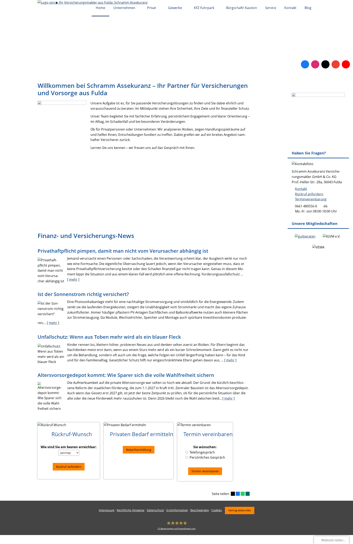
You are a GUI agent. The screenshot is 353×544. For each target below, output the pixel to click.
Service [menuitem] (270, 8)
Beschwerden (199, 510)
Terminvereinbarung (310, 199)
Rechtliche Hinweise (130, 510)
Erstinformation (177, 510)
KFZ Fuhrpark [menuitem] (204, 8)
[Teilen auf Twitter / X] (233, 494)
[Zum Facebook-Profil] (305, 64)
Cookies (216, 510)
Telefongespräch (202, 452)
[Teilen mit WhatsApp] (243, 494)
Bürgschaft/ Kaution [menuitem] (241, 8)
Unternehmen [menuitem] (124, 8)
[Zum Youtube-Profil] (346, 64)
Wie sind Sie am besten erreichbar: (69, 447)
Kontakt (301, 189)
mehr (73, 279)
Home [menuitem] (100, 8)
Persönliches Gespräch (207, 457)
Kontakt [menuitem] (290, 8)
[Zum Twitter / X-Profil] (325, 64)
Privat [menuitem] (151, 8)
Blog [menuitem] (308, 8)
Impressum (106, 510)
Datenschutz (155, 510)
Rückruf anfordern (309, 194)
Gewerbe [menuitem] (175, 8)
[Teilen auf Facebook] (238, 494)
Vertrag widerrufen (239, 510)
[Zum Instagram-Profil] (315, 64)
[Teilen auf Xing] (248, 494)
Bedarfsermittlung (138, 450)
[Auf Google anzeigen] (336, 64)
